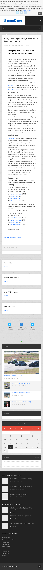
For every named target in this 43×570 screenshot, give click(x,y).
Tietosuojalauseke (8, 540)
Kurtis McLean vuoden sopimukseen (20, 516)
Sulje (40, 13)
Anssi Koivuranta (13, 90)
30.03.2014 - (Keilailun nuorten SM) (21, 479)
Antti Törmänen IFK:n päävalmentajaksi (22, 523)
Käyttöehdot (6, 537)
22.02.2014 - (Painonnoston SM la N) (21, 486)
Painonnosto (15, 489)
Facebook (5, 551)
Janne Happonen (24, 83)
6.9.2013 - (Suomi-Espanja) (18, 494)
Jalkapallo (14, 497)
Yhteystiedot (6, 546)
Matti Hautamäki (15, 201)
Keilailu (14, 481)
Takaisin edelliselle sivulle (12, 237)
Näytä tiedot (26, 10)
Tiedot (6, 267)
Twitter (4, 556)
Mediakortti (5, 542)
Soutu (15, 395)
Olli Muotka (11, 138)
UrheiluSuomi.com (12, 566)
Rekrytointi (5, 544)
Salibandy (16, 404)
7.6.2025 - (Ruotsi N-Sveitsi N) (21, 402)
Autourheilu (9, 378)
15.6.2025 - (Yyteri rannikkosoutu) (22, 392)
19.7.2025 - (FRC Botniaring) (13, 376)
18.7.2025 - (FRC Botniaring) (21, 383)
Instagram (5, 553)
